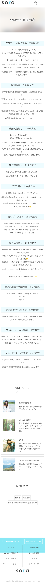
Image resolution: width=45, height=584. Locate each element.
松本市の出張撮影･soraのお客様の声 (22, 503)
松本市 (17, 498)
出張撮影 (26, 498)
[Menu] (41, 2)
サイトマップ (34, 564)
